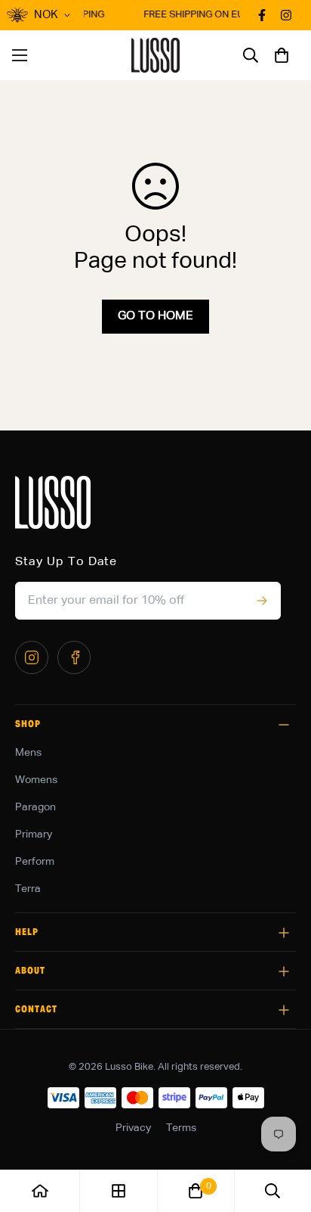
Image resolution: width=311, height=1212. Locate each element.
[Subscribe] (261, 601)
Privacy (133, 1128)
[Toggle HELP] (284, 933)
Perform (34, 861)
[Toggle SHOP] (284, 725)
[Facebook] (74, 657)
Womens (36, 780)
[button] (281, 55)
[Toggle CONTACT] (284, 1010)
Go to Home (155, 316)
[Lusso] (155, 55)
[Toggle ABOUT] (284, 971)
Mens (28, 752)
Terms (181, 1128)
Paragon (35, 807)
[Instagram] (31, 657)
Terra (28, 889)
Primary (33, 834)
